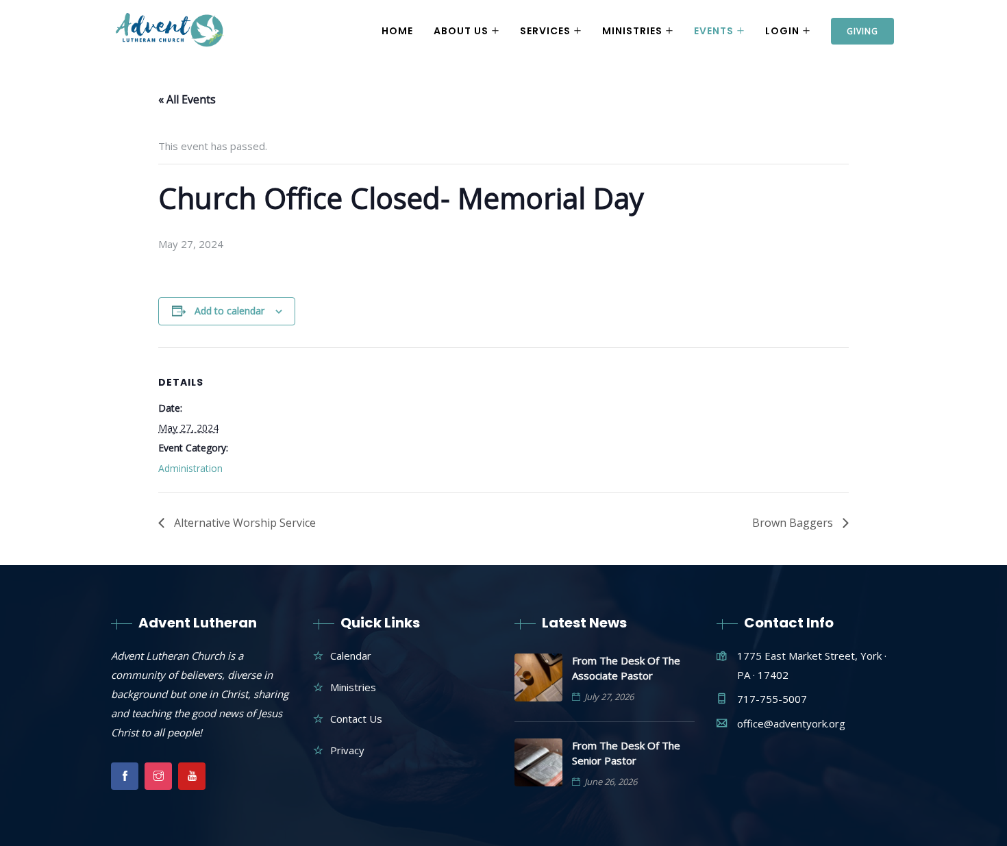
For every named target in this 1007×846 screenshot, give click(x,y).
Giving (862, 31)
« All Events (187, 99)
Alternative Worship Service (243, 522)
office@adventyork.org (791, 723)
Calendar (350, 655)
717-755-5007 (772, 699)
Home (397, 31)
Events (714, 31)
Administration (190, 468)
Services (545, 31)
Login (782, 31)
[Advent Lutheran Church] (170, 31)
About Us (461, 31)
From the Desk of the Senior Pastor (626, 752)
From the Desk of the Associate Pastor (626, 668)
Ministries (632, 31)
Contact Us (356, 718)
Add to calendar (229, 310)
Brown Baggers (794, 522)
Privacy (347, 750)
